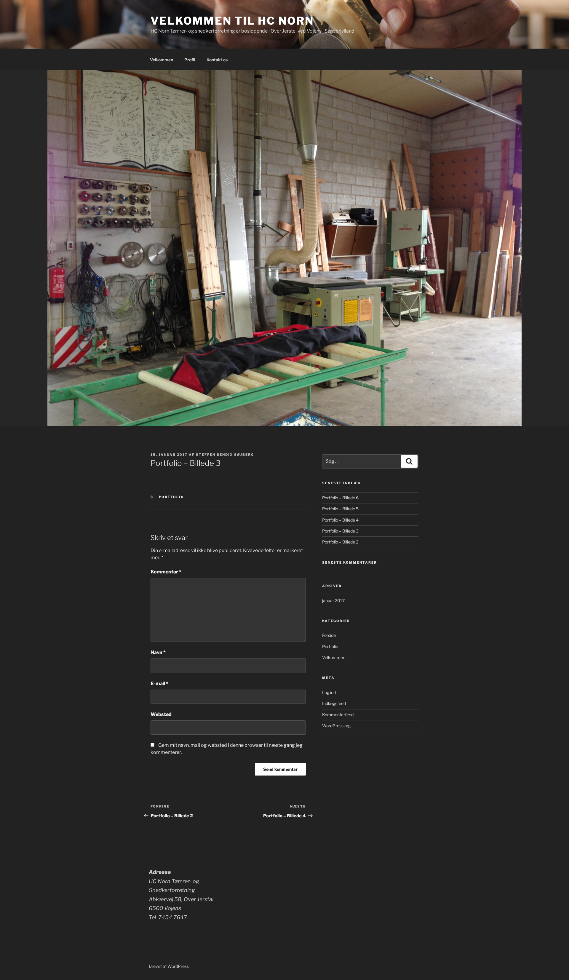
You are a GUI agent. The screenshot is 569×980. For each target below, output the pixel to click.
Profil (189, 59)
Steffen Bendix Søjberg (225, 455)
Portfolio (171, 497)
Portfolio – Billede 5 (340, 508)
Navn (158, 652)
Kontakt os (217, 59)
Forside (329, 635)
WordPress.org (336, 725)
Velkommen (161, 59)
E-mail (159, 683)
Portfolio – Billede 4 (340, 519)
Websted (161, 714)
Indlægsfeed (334, 703)
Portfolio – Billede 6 (340, 497)
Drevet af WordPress (169, 966)
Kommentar (166, 572)
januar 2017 (333, 600)
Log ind (329, 692)
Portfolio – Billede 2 (340, 541)
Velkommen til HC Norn (232, 20)
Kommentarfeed (338, 714)
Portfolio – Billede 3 (340, 530)
